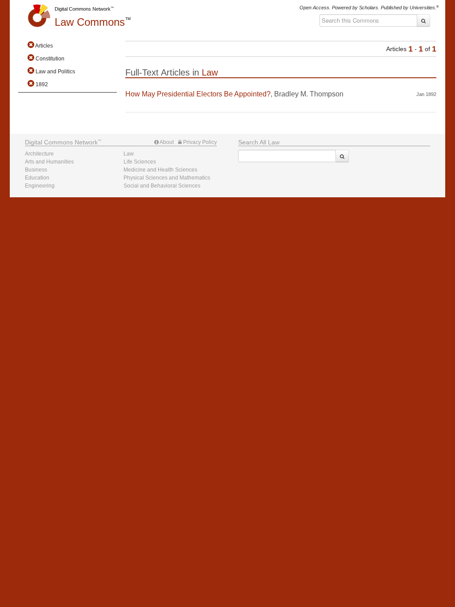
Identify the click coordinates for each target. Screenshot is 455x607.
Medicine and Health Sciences (160, 170)
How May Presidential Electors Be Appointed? (198, 94)
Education (37, 178)
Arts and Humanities (49, 162)
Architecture (39, 154)
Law (90, 22)
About (166, 142)
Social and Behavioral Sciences (162, 186)
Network (61, 142)
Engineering (40, 186)
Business (36, 170)
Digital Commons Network (83, 9)
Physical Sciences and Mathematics (167, 178)
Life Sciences (140, 162)
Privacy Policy (199, 142)
